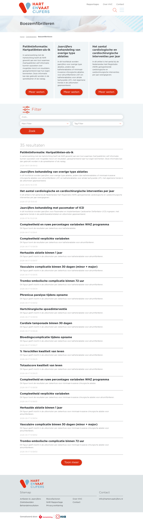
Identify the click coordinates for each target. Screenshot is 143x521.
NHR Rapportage (54, 502)
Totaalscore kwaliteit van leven (41, 365)
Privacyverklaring (54, 505)
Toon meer (71, 462)
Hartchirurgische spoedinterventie (43, 309)
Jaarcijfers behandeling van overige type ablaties (54, 171)
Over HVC (107, 4)
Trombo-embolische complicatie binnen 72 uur (52, 280)
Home (22, 37)
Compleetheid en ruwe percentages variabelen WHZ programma (64, 224)
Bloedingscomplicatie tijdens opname (46, 337)
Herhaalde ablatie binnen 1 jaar (41, 252)
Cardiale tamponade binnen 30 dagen (46, 323)
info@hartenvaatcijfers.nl (111, 499)
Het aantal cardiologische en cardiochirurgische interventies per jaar (67, 191)
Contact (120, 4)
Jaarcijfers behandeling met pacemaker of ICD (52, 207)
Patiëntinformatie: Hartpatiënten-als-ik (46, 152)
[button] (115, 10)
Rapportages (93, 4)
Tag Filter (78, 123)
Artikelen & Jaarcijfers (30, 499)
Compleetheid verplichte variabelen (44, 238)
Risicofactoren (53, 499)
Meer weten (36, 92)
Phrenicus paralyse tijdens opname (44, 295)
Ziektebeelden (31, 37)
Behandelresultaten (29, 505)
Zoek (32, 131)
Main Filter (27, 123)
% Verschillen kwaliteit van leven (42, 351)
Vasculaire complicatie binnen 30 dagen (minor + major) (58, 266)
